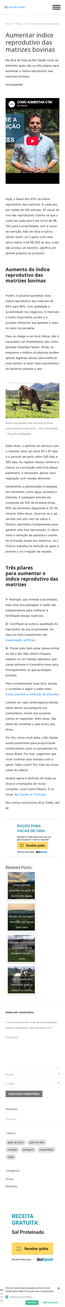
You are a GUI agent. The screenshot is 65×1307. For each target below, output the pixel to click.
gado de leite (36, 1142)
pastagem (28, 1149)
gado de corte (16, 1142)
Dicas (19, 23)
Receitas (11, 1186)
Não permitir (50, 1302)
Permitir (32, 1302)
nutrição (12, 1149)
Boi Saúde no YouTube (30, 794)
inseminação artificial (20, 640)
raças (11, 1156)
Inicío (8, 23)
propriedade (46, 1149)
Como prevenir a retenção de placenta (32, 694)
